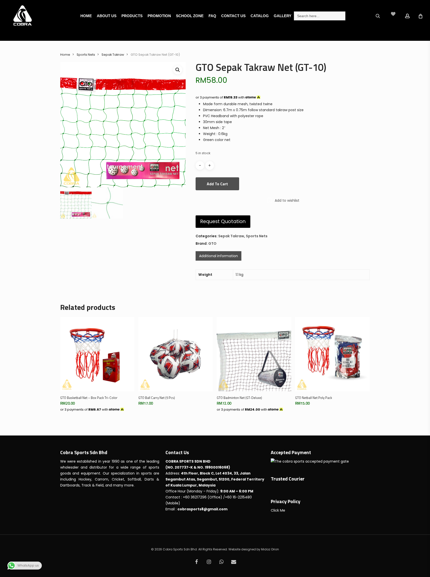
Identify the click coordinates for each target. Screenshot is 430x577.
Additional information (218, 255)
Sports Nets (86, 54)
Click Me (278, 510)
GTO (212, 243)
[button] (177, 69)
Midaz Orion (270, 549)
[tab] (218, 256)
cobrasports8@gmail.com (202, 509)
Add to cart (217, 184)
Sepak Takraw (113, 54)
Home (65, 54)
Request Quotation (223, 221)
